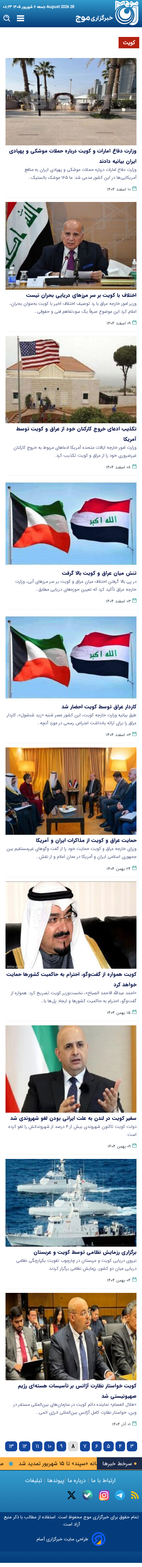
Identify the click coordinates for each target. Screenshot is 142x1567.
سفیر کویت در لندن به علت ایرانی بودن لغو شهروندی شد (73, 1118)
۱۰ (49, 1446)
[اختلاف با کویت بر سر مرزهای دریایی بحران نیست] (71, 245)
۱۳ (11, 1446)
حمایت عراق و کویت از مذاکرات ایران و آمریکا (86, 840)
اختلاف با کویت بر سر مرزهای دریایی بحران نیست (81, 295)
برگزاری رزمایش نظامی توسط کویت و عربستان (84, 1252)
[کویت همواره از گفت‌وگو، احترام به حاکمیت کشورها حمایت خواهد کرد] (71, 925)
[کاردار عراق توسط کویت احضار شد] (71, 657)
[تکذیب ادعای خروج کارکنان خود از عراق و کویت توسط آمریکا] (71, 379)
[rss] (135, 1495)
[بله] (87, 1495)
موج (86, 1517)
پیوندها (54, 1480)
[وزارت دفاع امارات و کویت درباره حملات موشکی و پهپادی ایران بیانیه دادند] (71, 101)
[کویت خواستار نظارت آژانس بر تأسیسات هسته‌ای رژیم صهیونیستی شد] (71, 1336)
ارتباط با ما (103, 1480)
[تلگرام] (120, 1495)
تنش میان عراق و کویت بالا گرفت (99, 573)
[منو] (20, 18)
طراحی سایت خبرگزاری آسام (62, 1539)
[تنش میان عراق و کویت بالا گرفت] (71, 523)
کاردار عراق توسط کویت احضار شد (99, 707)
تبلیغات (34, 1480)
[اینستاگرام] (104, 1495)
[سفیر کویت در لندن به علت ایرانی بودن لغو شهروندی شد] (71, 1069)
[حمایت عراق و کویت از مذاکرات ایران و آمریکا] (71, 791)
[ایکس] (71, 1495)
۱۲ (24, 1446)
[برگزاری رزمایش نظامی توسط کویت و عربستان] (71, 1202)
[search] (7, 18)
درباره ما (77, 1480)
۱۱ (37, 1446)
